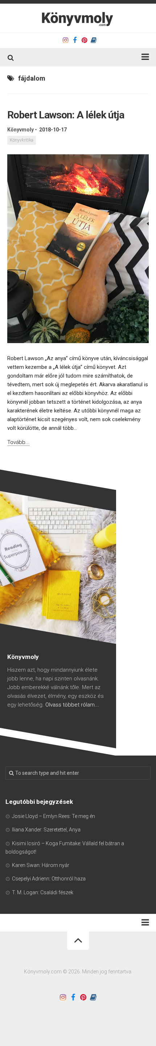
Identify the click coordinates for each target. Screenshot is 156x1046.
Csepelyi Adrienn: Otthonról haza (49, 879)
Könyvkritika (21, 140)
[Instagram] (65, 40)
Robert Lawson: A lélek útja (65, 115)
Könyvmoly (20, 130)
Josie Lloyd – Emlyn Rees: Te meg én (53, 816)
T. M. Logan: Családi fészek (42, 892)
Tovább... (18, 442)
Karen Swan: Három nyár (40, 865)
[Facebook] (74, 40)
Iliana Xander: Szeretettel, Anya (46, 830)
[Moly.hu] (93, 40)
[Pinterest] (84, 40)
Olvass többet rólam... (72, 704)
